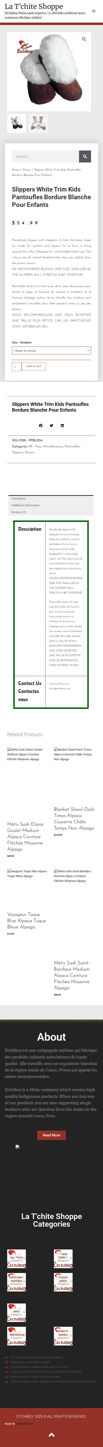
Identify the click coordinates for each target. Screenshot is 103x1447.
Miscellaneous (53, 446)
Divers (27, 169)
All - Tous (35, 446)
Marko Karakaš (25, 1423)
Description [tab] (18, 498)
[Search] (85, 156)
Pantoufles (72, 446)
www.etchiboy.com (59, 684)
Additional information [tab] (25, 505)
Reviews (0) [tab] (18, 512)
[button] (84, 39)
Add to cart (34, 366)
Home (16, 169)
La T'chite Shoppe (34, 6)
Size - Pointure (22, 342)
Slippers (17, 452)
